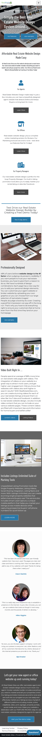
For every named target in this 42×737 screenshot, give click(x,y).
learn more (21, 192)
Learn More (21, 110)
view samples (29, 36)
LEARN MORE (9, 518)
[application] (34, 733)
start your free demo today (21, 719)
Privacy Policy (22, 728)
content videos (9, 418)
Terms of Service (8, 731)
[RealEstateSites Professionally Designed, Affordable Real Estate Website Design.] (7, 2)
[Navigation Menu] (38, 3)
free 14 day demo (21, 220)
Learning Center (8, 728)
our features (12, 36)
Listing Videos (28, 418)
